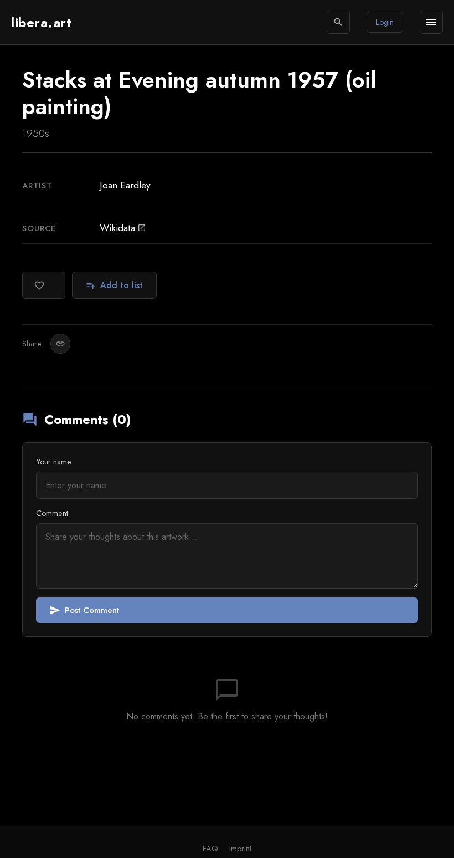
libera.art (41, 22)
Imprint (240, 848)
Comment (52, 513)
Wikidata (123, 228)
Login (385, 22)
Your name (53, 461)
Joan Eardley (125, 185)
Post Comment (84, 610)
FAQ (210, 848)
